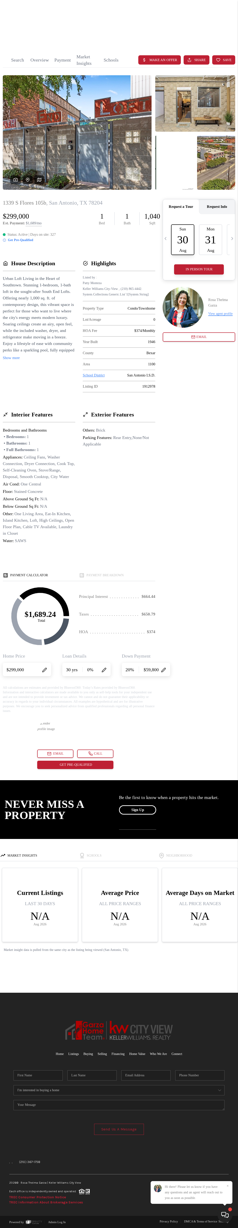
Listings (73, 1054)
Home (213, 34)
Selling (102, 1054)
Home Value (137, 1054)
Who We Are (158, 1054)
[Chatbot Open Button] (225, 1215)
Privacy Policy (169, 1221)
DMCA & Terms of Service (200, 1221)
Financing (118, 1054)
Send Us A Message (119, 1129)
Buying (88, 1054)
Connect (177, 1054)
